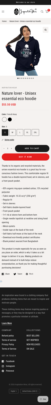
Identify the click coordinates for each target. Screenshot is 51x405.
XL (27, 132)
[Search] (42, 11)
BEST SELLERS (33, 335)
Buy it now (25, 157)
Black (9, 119)
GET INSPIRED (33, 340)
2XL (35, 132)
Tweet (19, 274)
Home (4, 21)
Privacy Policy (8, 344)
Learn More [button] (7, 323)
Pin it (31, 274)
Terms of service (9, 340)
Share (7, 274)
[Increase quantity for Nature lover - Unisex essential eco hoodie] (11, 148)
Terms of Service (9, 349)
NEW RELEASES (33, 344)
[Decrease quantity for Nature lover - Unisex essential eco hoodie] (4, 148)
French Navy (4, 119)
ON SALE (30, 349)
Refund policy (8, 335)
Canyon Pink (15, 119)
